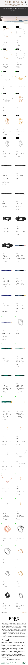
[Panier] (26, 4)
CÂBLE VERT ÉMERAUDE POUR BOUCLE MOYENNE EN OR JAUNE (20, 414)
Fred (3, 40)
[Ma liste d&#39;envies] (26, 2)
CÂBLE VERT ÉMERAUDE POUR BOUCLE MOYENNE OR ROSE (20, 361)
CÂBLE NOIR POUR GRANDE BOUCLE (20, 177)
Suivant (24, 612)
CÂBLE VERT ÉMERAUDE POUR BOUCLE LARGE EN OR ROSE (6, 361)
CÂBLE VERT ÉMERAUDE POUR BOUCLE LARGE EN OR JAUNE (6, 414)
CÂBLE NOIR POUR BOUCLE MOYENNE (6, 205)
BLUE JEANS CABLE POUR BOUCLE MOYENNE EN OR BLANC (6, 308)
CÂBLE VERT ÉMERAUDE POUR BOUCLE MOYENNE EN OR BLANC (20, 388)
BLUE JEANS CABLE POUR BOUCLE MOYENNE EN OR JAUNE (6, 335)
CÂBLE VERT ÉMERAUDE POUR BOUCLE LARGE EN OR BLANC (6, 388)
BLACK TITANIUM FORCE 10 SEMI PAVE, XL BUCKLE (20, 231)
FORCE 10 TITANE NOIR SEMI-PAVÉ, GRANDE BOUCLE (6, 231)
